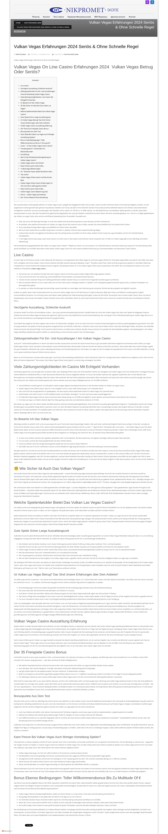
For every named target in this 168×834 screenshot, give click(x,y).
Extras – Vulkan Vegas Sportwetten (33, 194)
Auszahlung (25, 154)
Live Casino (25, 86)
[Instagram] (147, 2)
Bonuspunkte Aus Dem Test (31, 131)
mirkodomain (21, 54)
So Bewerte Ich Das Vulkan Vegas (33, 103)
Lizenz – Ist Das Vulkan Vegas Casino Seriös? (37, 146)
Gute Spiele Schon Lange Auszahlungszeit (36, 117)
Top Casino (25, 174)
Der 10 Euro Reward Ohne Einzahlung (34, 197)
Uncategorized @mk (71, 54)
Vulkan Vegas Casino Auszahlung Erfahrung (36, 126)
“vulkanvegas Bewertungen (30, 169)
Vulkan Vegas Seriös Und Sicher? (32, 163)
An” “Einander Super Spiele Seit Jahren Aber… (37, 171)
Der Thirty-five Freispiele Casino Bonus (35, 129)
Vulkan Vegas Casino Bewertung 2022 (34, 192)
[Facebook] (152, 2)
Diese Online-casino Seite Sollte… (32, 166)
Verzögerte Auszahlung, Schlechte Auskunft (36, 88)
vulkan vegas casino (38, 268)
